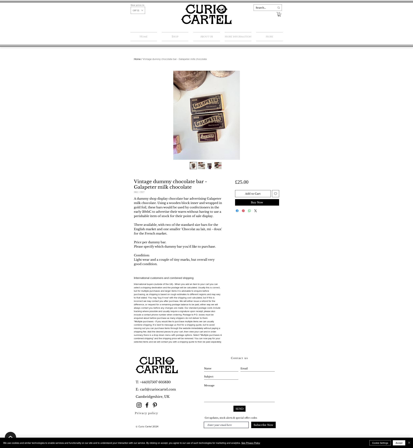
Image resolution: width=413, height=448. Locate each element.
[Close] (409, 442)
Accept (399, 442)
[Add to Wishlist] (275, 193)
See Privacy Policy (250, 442)
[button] (138, 10)
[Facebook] (147, 405)
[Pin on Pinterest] (243, 211)
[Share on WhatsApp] (249, 211)
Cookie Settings (380, 442)
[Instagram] (139, 405)
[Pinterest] (154, 405)
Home (137, 59)
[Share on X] (255, 211)
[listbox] (138, 10)
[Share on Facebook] (237, 211)
